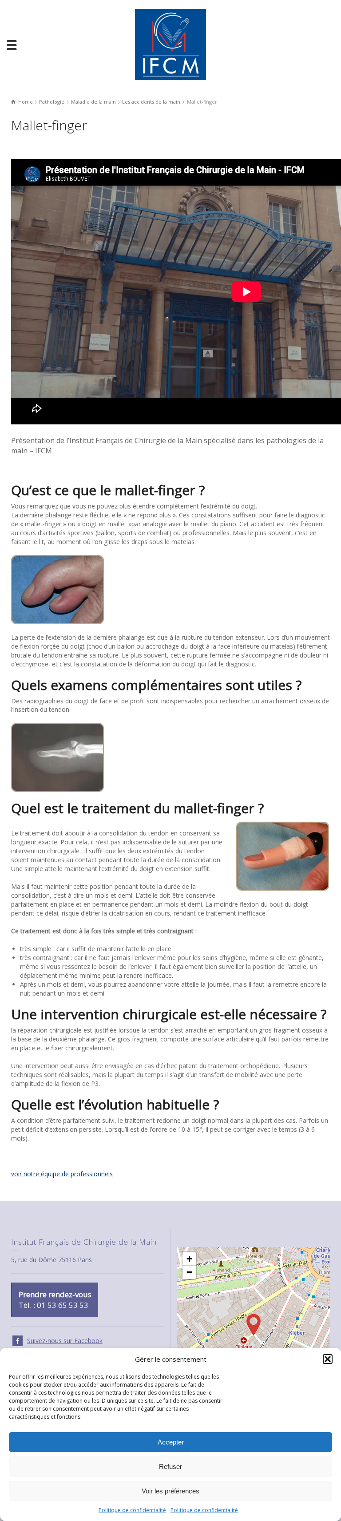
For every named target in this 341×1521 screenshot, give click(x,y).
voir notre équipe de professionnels (62, 1174)
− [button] (189, 1272)
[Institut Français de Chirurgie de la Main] (170, 44)
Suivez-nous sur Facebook (65, 1340)
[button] (327, 1359)
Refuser (170, 1466)
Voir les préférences (170, 1491)
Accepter (171, 1442)
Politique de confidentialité (132, 1510)
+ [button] (189, 1258)
